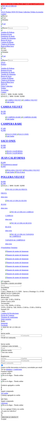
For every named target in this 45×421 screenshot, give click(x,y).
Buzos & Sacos (6, 40)
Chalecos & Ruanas (8, 44)
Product (9, 12)
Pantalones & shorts (8, 36)
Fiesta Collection (24, 12)
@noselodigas (6, 248)
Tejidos (33, 12)
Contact (3, 14)
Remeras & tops (6, 34)
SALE (3, 12)
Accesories (39, 12)
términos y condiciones (14, 369)
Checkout (4, 403)
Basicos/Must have (7, 46)
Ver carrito (4, 393)
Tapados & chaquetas (8, 38)
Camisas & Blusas (7, 42)
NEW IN (15, 12)
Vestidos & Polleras (7, 32)
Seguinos (14, 248)
